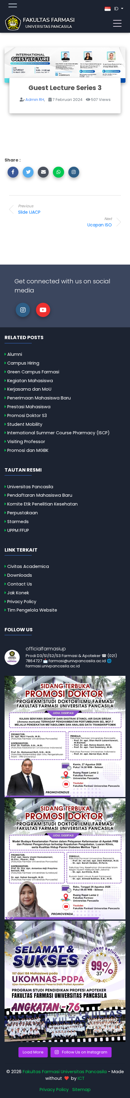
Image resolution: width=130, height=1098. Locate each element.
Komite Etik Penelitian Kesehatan (42, 504)
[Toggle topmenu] (13, 6)
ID (116, 8)
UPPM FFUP (18, 530)
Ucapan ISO (99, 222)
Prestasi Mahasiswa (28, 407)
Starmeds (18, 522)
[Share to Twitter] (28, 172)
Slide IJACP (29, 209)
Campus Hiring (23, 363)
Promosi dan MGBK (27, 450)
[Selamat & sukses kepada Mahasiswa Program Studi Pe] (65, 981)
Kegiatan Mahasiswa (30, 381)
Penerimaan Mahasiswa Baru (39, 398)
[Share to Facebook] (13, 172)
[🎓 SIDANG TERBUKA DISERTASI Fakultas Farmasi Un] (65, 858)
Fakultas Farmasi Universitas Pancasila (65, 1072)
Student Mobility (24, 424)
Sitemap (81, 1089)
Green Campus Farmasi (33, 372)
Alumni (14, 354)
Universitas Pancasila (30, 487)
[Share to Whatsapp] (58, 172)
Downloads (19, 575)
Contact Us (19, 584)
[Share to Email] (43, 172)
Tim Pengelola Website (32, 610)
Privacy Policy (21, 602)
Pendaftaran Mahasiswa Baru (39, 495)
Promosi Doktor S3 (27, 415)
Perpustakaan (22, 513)
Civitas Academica (28, 566)
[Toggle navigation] (117, 23)
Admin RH (34, 99)
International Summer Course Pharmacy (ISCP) (58, 433)
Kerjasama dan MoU (29, 389)
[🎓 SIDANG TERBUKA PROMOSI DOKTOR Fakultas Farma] (65, 736)
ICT (81, 1078)
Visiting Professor (26, 442)
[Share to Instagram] (73, 172)
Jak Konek (18, 593)
